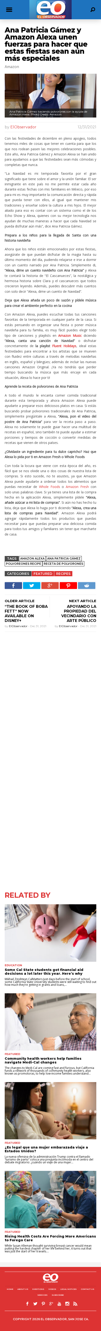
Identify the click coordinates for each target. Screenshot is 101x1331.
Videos (52, 1289)
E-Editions (38, 1289)
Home (10, 1289)
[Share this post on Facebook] (13, 585)
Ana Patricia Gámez (64, 558)
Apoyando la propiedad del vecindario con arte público (78, 613)
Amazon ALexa (32, 558)
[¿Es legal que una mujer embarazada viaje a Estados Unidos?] (50, 1110)
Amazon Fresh (77, 486)
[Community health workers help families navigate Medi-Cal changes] (50, 1022)
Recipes (63, 574)
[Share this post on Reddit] (86, 585)
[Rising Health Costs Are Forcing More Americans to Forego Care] (50, 1199)
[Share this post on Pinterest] (68, 585)
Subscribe (58, 1295)
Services (42, 1295)
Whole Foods (49, 486)
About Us (22, 1289)
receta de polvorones (63, 563)
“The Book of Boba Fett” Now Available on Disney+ (26, 613)
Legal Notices (68, 1289)
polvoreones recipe (23, 563)
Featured (43, 574)
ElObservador (23, 127)
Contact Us (87, 1289)
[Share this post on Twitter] (31, 585)
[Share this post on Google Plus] (50, 585)
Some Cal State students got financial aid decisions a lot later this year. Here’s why (44, 972)
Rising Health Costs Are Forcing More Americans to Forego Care (50, 1238)
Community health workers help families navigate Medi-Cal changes (43, 1060)
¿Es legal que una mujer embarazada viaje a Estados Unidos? (46, 1149)
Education (13, 965)
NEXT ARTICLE (82, 601)
